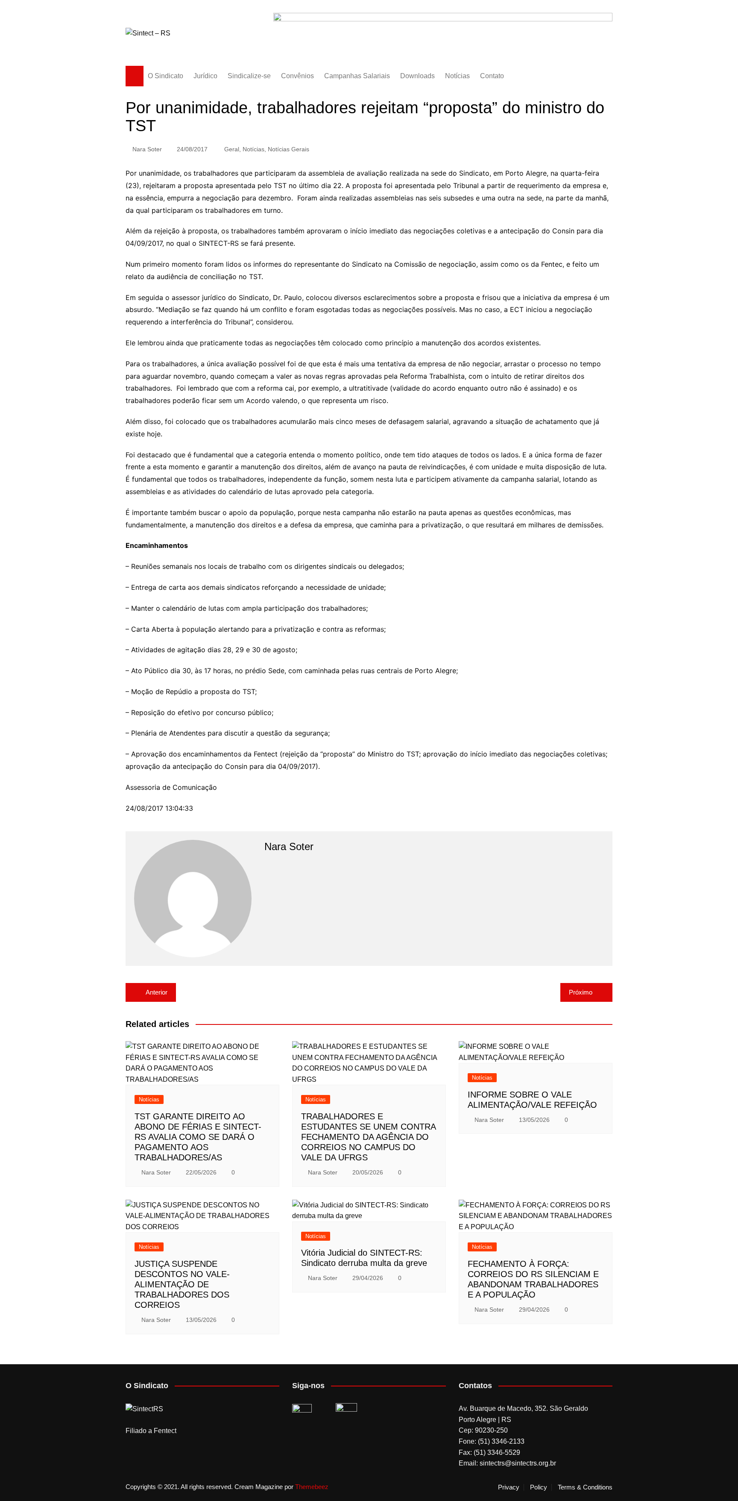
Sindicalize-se (249, 75)
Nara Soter (147, 149)
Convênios (297, 75)
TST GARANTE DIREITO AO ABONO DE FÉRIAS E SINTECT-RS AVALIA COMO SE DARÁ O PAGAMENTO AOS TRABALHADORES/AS (198, 1137)
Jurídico (205, 75)
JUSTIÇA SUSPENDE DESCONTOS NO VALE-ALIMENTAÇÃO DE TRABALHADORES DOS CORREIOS (182, 1284)
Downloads (417, 75)
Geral (231, 149)
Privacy (508, 1487)
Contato (492, 75)
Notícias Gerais (288, 149)
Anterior (156, 992)
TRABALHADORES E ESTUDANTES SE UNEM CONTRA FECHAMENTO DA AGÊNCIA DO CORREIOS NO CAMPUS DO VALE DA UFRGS (368, 1137)
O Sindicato (165, 75)
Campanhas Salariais (357, 75)
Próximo (580, 992)
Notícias (457, 75)
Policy (538, 1487)
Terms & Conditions (585, 1487)
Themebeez (311, 1486)
